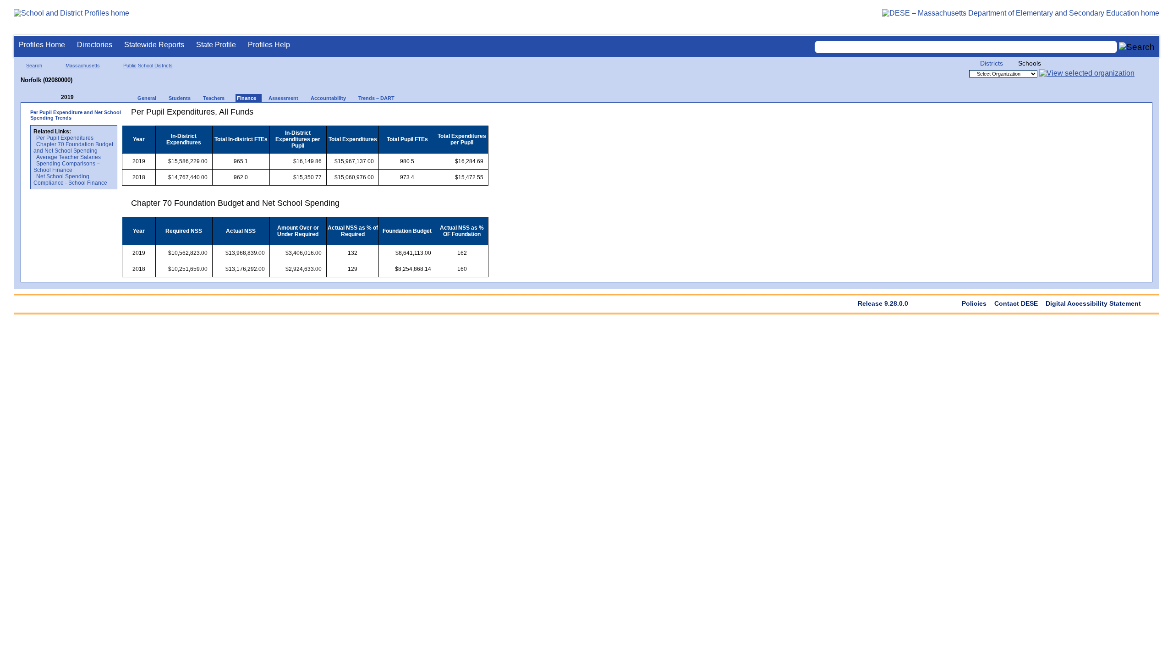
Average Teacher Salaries (68, 157)
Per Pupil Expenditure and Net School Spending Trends (75, 115)
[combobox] (966, 47)
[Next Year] (86, 97)
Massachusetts (83, 65)
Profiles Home (42, 45)
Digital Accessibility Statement (1093, 303)
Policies (974, 303)
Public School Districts (148, 65)
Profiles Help (269, 45)
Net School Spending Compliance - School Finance (70, 179)
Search (34, 65)
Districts (991, 63)
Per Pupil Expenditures (64, 138)
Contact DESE (1016, 303)
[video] (448, 115)
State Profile (216, 45)
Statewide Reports (154, 45)
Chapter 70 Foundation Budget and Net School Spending (73, 147)
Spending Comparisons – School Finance (66, 166)
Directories (94, 45)
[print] (431, 115)
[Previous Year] (54, 97)
